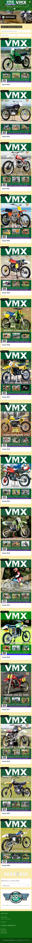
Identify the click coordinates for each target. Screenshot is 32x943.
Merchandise (4, 933)
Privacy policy (4, 917)
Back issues (11, 27)
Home (3, 27)
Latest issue (3, 931)
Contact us (3, 922)
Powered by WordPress (8, 940)
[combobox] (16, 885)
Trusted (20, 940)
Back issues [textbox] (15, 885)
